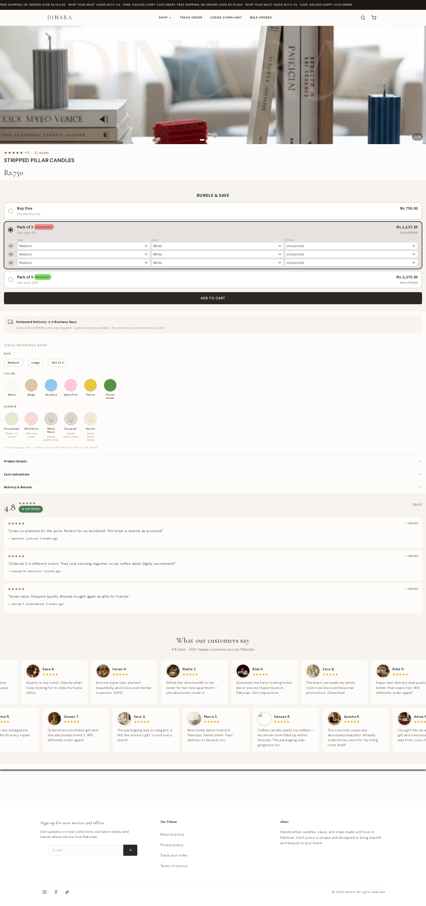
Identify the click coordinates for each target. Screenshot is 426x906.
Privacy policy (171, 845)
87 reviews (41, 152)
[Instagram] (44, 892)
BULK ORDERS (261, 17)
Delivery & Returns (18, 487)
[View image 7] (220, 140)
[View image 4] (212, 140)
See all (417, 504)
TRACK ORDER (191, 17)
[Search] (363, 18)
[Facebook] (56, 892)
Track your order (174, 855)
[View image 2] (206, 140)
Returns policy (172, 834)
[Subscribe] (130, 850)
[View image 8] (222, 140)
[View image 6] (217, 140)
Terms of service (174, 866)
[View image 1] (202, 140)
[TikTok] (67, 892)
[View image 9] (225, 140)
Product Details (15, 461)
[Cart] (374, 18)
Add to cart (213, 298)
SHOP (163, 17)
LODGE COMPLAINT (226, 17)
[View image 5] (214, 140)
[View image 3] (209, 140)
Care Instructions (16, 474)
